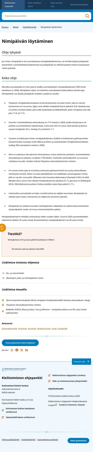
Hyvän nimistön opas (56, 4)
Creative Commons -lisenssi (70, 404)
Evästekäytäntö (28, 439)
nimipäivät (62, 328)
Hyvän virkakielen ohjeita (34, 4)
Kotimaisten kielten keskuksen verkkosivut (18, 410)
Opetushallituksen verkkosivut (18, 417)
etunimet (32, 328)
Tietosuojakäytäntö (10, 439)
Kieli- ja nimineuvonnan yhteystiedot (67, 381)
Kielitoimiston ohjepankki (10, 4)
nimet (54, 328)
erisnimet (22, 328)
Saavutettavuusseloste (47, 439)
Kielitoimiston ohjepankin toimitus (66, 375)
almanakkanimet (9, 328)
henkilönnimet (43, 328)
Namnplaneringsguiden (79, 5)
